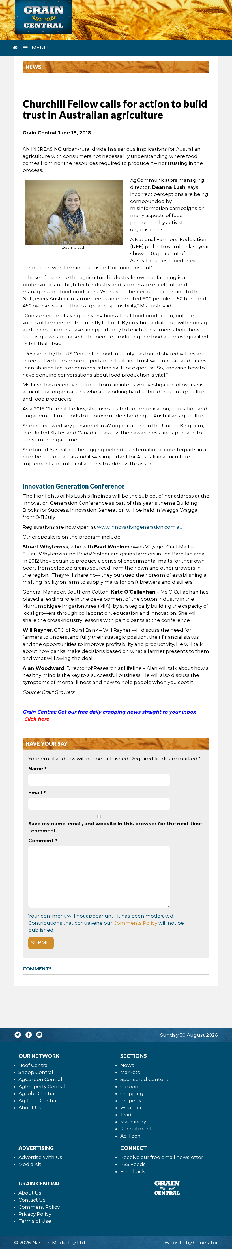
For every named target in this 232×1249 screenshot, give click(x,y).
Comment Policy (39, 1207)
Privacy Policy (34, 1214)
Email (37, 792)
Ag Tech (130, 1136)
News (127, 1065)
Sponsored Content (144, 1079)
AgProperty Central (41, 1086)
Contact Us (32, 1200)
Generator (205, 1242)
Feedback (132, 1171)
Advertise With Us (40, 1157)
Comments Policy (135, 923)
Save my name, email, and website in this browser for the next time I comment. (115, 827)
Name (37, 768)
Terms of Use (34, 1221)
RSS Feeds (133, 1164)
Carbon (129, 1086)
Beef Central (33, 1065)
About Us (29, 1107)
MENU (39, 48)
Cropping (131, 1093)
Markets (130, 1072)
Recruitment (136, 1129)
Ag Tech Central (38, 1100)
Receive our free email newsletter (161, 1157)
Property (130, 1100)
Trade (127, 1114)
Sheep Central (35, 1072)
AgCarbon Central (40, 1079)
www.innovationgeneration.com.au (140, 527)
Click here (36, 719)
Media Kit (29, 1164)
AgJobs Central (37, 1093)
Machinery (133, 1122)
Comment (42, 840)
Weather (131, 1107)
